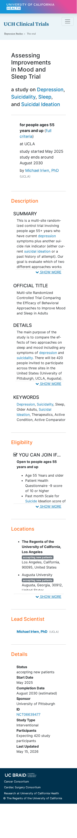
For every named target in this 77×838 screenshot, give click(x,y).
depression (47, 236)
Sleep (44, 97)
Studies (13, 33)
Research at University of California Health (31, 793)
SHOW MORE (50, 272)
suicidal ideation (37, 251)
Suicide (31, 501)
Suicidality (23, 97)
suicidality (25, 358)
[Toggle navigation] (68, 21)
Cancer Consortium (16, 781)
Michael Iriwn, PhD (42, 170)
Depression (50, 90)
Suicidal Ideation (40, 104)
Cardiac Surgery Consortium (22, 787)
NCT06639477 (28, 714)
